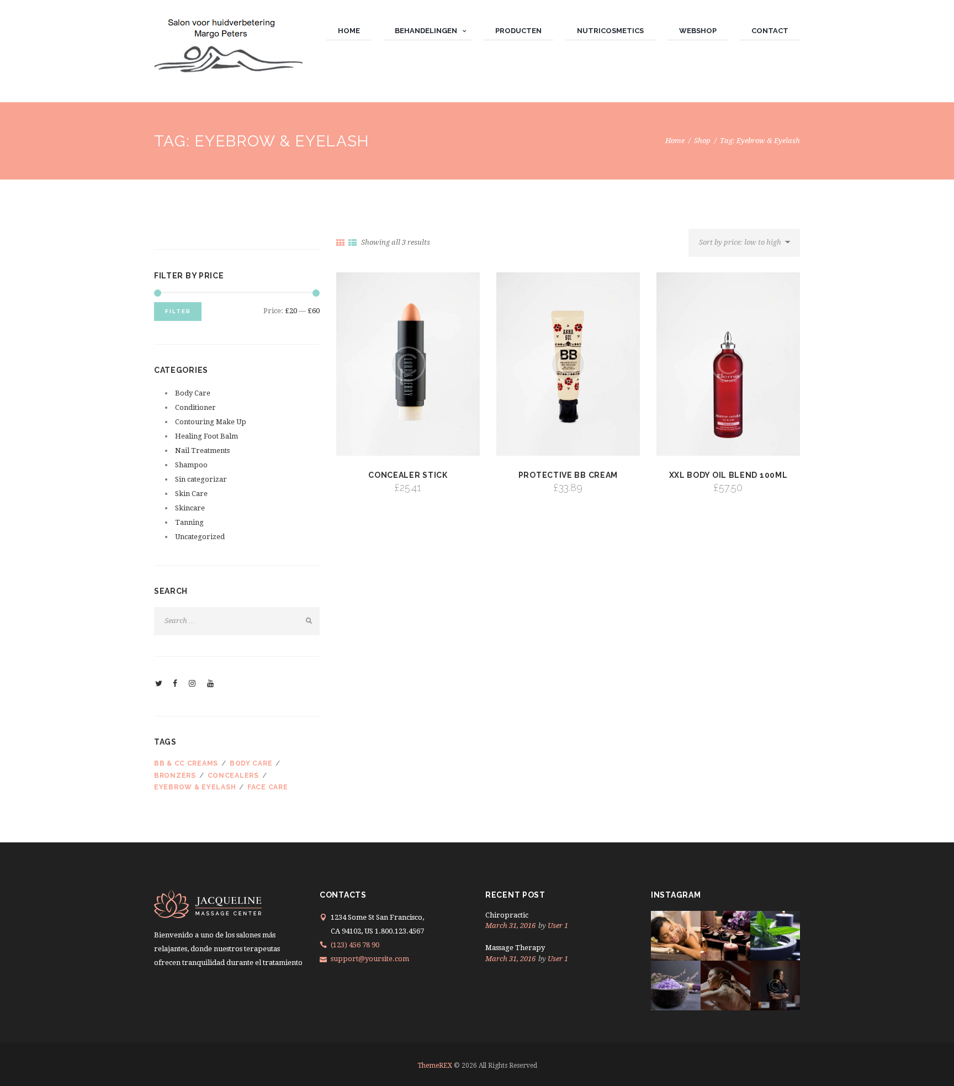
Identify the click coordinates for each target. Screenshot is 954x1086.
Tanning (189, 522)
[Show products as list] (352, 243)
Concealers (233, 775)
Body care (251, 763)
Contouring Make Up (210, 422)
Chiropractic (506, 915)
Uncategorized (200, 537)
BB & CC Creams (186, 763)
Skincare (190, 508)
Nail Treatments (202, 450)
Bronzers (175, 775)
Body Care (192, 393)
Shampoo (191, 465)
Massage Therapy (515, 947)
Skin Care (191, 493)
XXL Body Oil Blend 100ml (728, 475)
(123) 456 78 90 (355, 945)
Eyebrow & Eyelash (195, 787)
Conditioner (195, 407)
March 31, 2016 (510, 925)
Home (675, 140)
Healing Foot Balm (206, 436)
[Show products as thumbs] (340, 243)
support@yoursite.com (370, 959)
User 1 (558, 925)
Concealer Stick (408, 475)
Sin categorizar (201, 479)
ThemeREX (434, 1065)
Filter (178, 311)
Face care (267, 787)
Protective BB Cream (568, 475)
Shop (702, 140)
